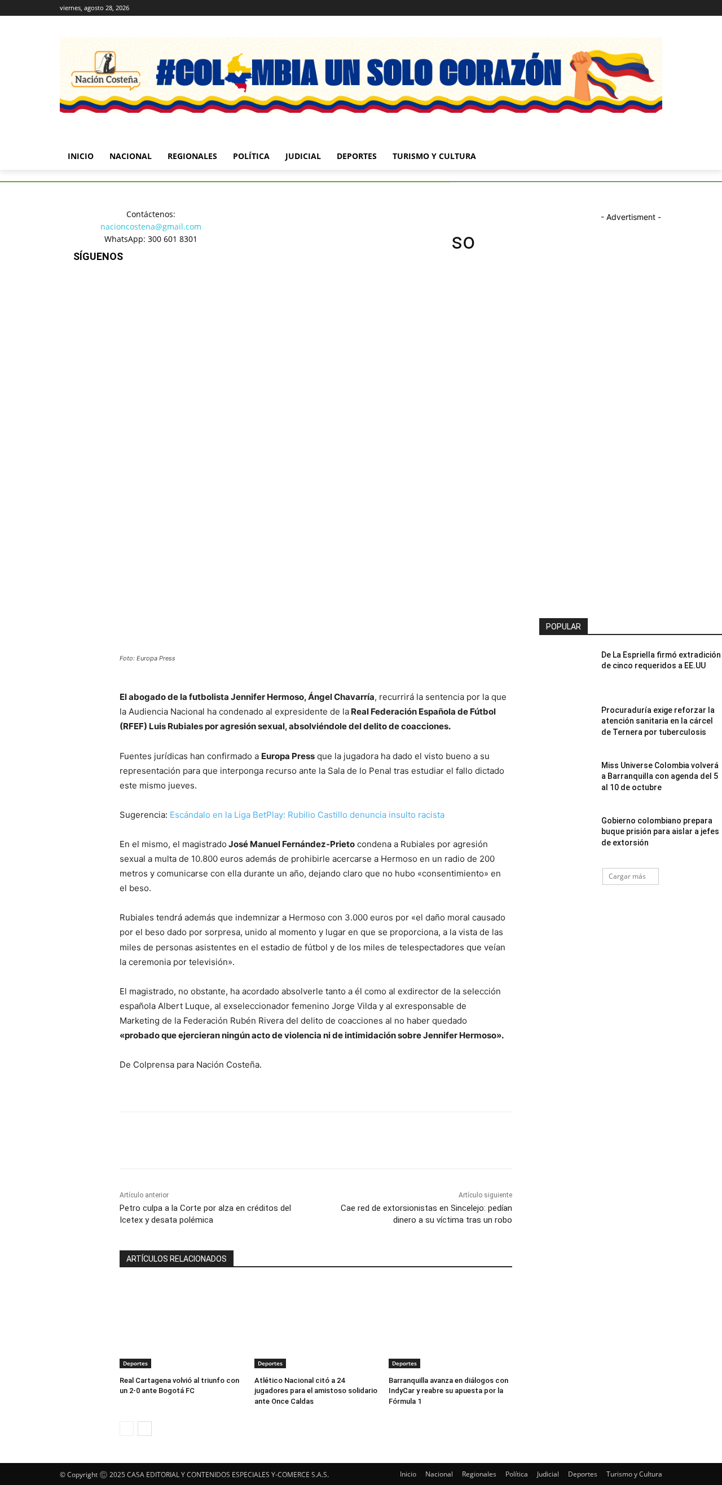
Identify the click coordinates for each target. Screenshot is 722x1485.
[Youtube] (655, 8)
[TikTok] (84, 345)
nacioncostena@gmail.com (150, 226)
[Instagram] (608, 8)
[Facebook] (593, 8)
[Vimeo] (639, 8)
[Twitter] (624, 8)
